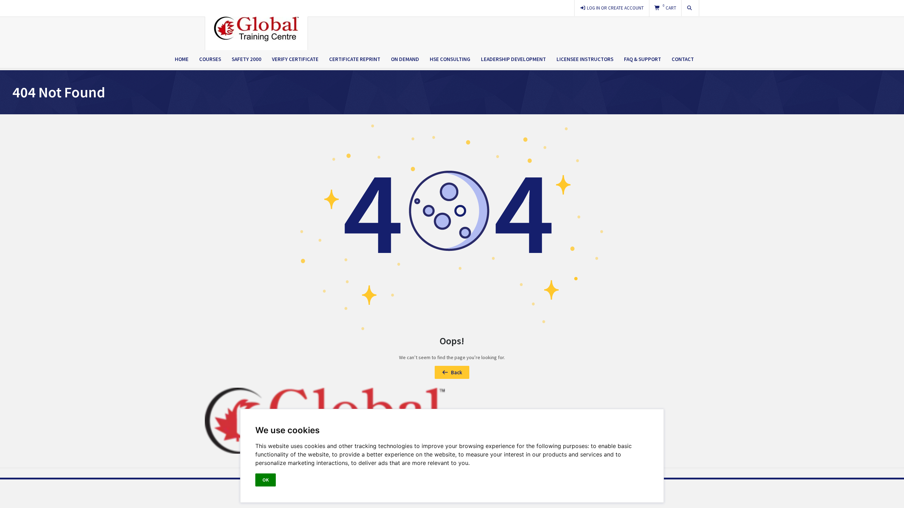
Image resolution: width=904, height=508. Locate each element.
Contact (683, 59)
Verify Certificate (295, 59)
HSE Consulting (450, 59)
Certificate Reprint (354, 59)
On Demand (405, 59)
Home (182, 59)
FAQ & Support (642, 59)
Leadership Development (513, 59)
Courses (210, 59)
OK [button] (265, 480)
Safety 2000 (246, 59)
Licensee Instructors (585, 59)
